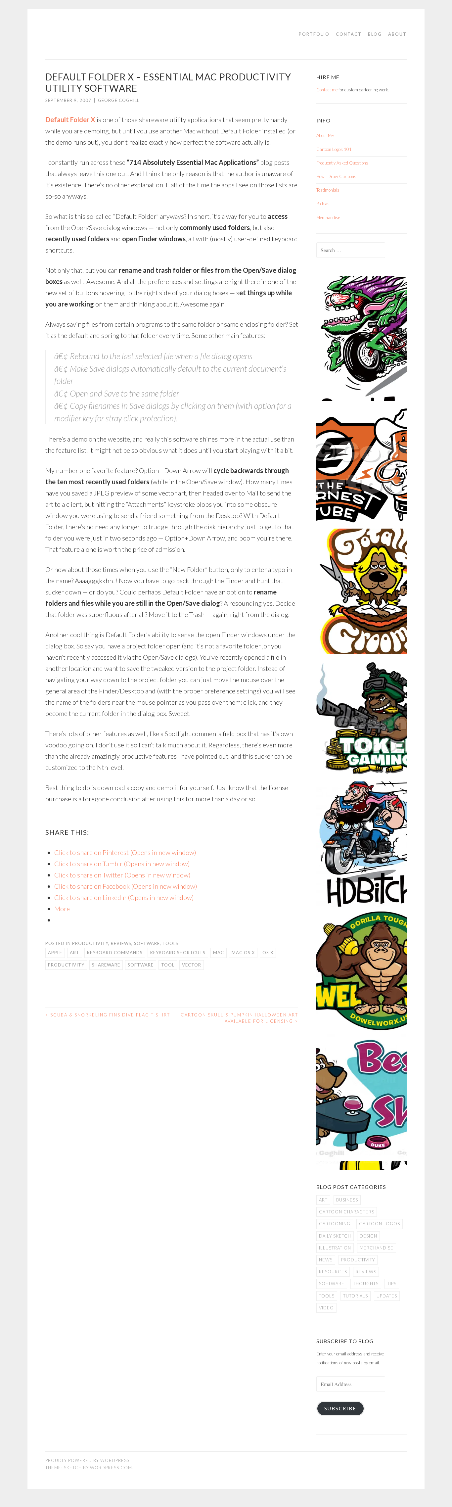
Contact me (327, 89)
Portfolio (314, 34)
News (326, 1259)
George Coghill (118, 100)
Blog (375, 34)
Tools (170, 943)
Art (74, 952)
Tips (391, 1283)
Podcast (323, 203)
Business (347, 1199)
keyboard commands (115, 952)
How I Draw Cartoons (336, 176)
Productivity (90, 943)
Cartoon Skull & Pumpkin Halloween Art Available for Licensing (239, 1018)
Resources (333, 1271)
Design (368, 1236)
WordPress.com (111, 1467)
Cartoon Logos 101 (334, 149)
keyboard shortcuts (177, 952)
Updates (387, 1295)
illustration (335, 1247)
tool (167, 964)
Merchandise (328, 217)
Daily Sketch (335, 1236)
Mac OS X (243, 952)
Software (147, 943)
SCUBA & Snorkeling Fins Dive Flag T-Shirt (107, 1014)
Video (326, 1307)
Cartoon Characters (346, 1211)
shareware (106, 964)
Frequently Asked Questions (342, 162)
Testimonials (327, 190)
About (397, 34)
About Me (325, 135)
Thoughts (366, 1283)
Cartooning (334, 1223)
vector (191, 964)
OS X (267, 952)
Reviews (121, 943)
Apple (55, 952)
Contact (349, 34)
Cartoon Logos (379, 1223)
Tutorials (355, 1295)
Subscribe (340, 1408)
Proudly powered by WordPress (87, 1460)
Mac (218, 952)
